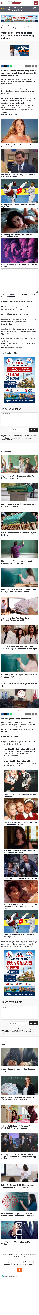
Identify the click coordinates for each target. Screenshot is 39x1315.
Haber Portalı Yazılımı (10, 1276)
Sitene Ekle (7, 1264)
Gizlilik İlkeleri (29, 1262)
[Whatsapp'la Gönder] (11, 66)
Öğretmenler (15, 26)
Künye (14, 1262)
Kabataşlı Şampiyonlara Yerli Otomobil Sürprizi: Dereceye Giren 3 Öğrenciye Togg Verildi (22, 9)
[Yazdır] (26, 66)
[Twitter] (5, 66)
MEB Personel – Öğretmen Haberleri (23, 1264)
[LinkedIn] (8, 66)
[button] (29, 66)
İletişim (20, 1262)
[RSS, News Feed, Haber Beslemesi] (19, 1270)
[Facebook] (2, 66)
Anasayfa (6, 26)
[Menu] (35, 3)
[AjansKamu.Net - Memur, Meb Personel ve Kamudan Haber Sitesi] (11, 3)
